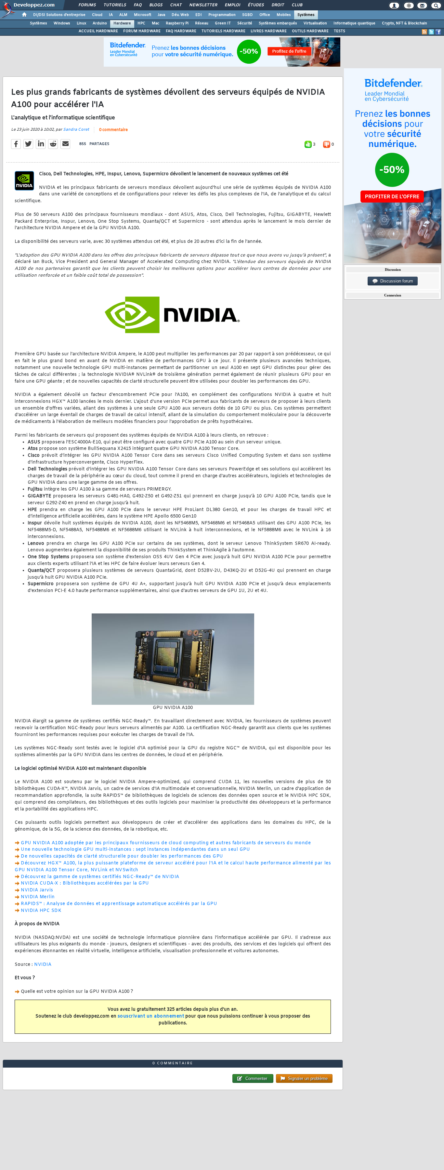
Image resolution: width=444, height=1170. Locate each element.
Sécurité (244, 23)
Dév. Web (180, 15)
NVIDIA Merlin (38, 897)
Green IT (223, 23)
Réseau (201, 23)
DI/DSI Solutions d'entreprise (59, 15)
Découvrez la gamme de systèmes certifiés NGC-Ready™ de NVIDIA (100, 877)
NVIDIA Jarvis (37, 890)
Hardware (122, 23)
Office (264, 15)
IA (111, 15)
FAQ (137, 5)
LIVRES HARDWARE (269, 31)
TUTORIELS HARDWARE (223, 31)
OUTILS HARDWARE (310, 31)
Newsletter (203, 5)
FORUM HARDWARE (142, 31)
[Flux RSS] (424, 31)
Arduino (100, 23)
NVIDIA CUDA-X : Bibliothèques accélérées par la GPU (85, 883)
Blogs (156, 5)
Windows (62, 23)
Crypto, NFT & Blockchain (404, 23)
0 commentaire (113, 130)
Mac (155, 23)
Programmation (222, 15)
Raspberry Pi (177, 23)
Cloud (97, 15)
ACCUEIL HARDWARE (98, 31)
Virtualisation (315, 23)
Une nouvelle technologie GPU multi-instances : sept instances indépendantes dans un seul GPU (135, 850)
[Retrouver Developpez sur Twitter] (431, 31)
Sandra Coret (76, 129)
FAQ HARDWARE (181, 31)
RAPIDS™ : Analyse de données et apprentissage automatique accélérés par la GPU (119, 904)
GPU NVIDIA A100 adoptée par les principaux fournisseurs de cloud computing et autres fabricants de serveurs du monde (166, 843)
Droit (277, 5)
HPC (141, 23)
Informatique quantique (354, 23)
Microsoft (142, 15)
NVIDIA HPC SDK (41, 911)
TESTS (339, 31)
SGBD (247, 15)
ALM (123, 15)
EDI (198, 15)
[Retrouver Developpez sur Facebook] (438, 31)
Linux (81, 23)
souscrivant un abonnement (151, 1016)
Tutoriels (114, 5)
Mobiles (284, 15)
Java (161, 15)
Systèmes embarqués (278, 23)
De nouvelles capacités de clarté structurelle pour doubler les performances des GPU (122, 856)
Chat (175, 5)
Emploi (232, 5)
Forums (87, 5)
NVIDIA (42, 965)
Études (255, 5)
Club (297, 5)
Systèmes (306, 15)
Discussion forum (395, 281)
